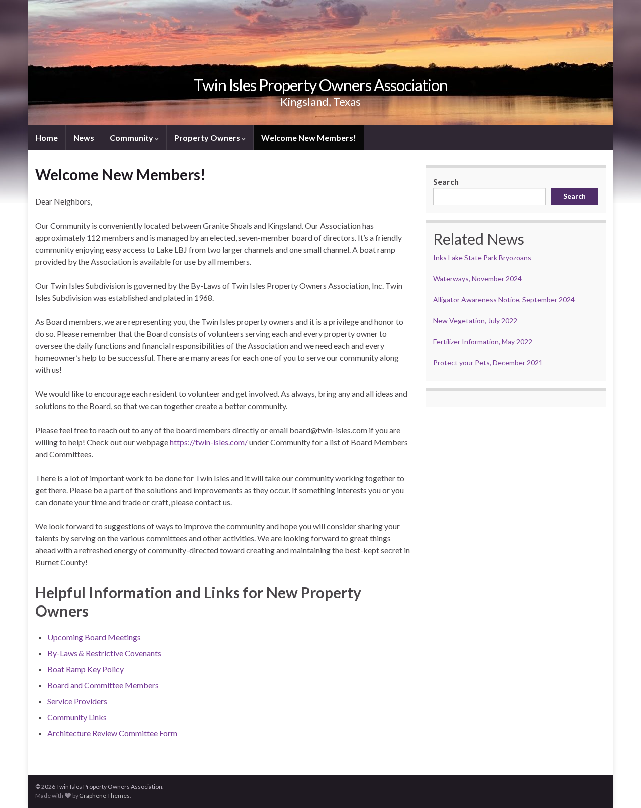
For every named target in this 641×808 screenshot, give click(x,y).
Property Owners (208, 137)
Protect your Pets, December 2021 (488, 362)
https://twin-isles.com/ (209, 442)
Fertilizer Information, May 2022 (482, 341)
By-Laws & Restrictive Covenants (104, 653)
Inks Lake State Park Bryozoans (482, 257)
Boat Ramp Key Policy (85, 669)
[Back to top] (618, 785)
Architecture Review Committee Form (112, 733)
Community (132, 137)
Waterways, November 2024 (477, 278)
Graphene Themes (104, 795)
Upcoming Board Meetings (94, 637)
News (83, 137)
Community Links (77, 717)
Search (446, 181)
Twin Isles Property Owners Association (321, 85)
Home (46, 137)
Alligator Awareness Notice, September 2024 (504, 299)
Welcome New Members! (308, 137)
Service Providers (77, 701)
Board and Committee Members (103, 685)
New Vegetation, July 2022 (475, 320)
